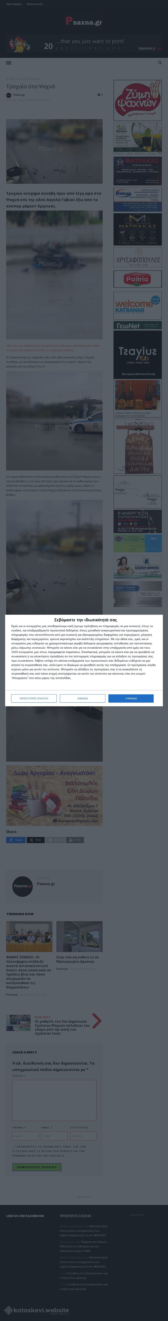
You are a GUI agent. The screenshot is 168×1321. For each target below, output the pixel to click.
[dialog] (84, 660)
